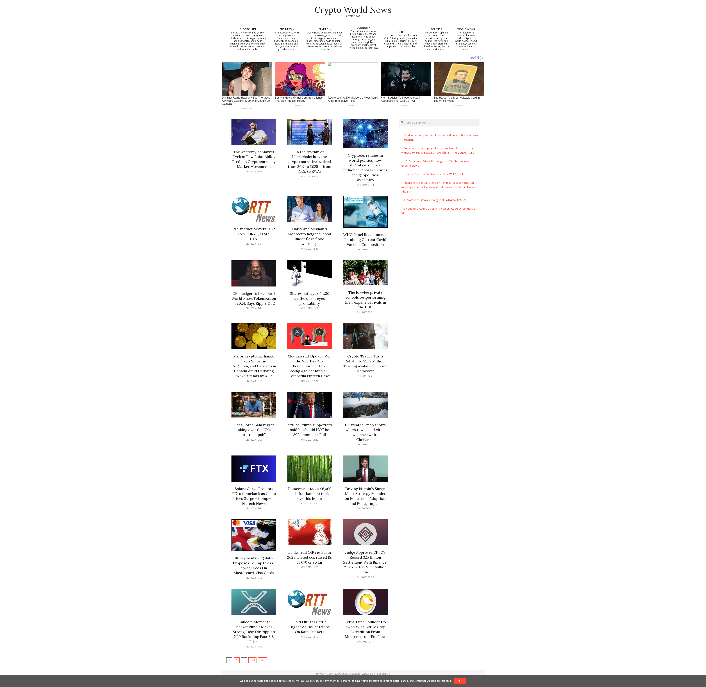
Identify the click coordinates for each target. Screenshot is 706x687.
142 (252, 660)
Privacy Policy (324, 673)
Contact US (383, 673)
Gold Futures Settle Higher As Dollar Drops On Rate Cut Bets (309, 627)
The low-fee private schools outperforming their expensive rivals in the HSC (365, 299)
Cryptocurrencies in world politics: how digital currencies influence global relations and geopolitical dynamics (365, 167)
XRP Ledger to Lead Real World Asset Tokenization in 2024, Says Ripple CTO (253, 298)
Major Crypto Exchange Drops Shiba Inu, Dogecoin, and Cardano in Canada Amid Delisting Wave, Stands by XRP (253, 366)
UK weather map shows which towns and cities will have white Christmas (365, 432)
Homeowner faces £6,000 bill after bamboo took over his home (309, 493)
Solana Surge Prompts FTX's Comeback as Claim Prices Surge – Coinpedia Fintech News (254, 496)
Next (263, 660)
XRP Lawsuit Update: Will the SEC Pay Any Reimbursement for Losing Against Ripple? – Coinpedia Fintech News (309, 366)
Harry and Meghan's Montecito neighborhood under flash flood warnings (309, 236)
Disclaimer (368, 673)
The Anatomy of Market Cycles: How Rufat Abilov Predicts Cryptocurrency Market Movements (254, 159)
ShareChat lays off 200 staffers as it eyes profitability (309, 298)
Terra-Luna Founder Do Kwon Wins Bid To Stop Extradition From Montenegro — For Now (365, 629)
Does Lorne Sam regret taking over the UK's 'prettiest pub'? (254, 430)
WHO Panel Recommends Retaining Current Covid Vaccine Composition (365, 239)
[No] (701, 681)
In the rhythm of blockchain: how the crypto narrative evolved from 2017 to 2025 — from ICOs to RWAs (309, 161)
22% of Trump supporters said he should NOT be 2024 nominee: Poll (309, 430)
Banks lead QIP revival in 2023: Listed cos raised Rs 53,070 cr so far (309, 557)
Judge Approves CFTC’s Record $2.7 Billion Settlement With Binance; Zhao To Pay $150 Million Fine (365, 562)
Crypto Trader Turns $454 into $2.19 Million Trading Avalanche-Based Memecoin (365, 363)
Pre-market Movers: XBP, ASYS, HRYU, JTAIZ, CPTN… (254, 234)
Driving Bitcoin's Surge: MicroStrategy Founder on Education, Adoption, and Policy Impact (365, 496)
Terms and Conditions (347, 673)
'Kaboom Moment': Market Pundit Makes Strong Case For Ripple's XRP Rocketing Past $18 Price (254, 632)
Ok (459, 681)
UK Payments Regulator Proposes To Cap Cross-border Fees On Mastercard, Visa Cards (254, 565)
